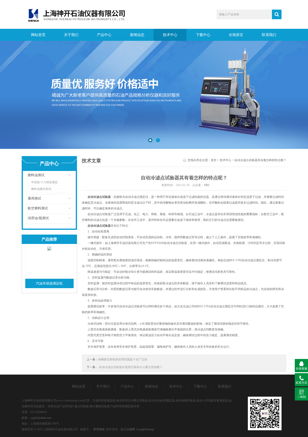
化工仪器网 (128, 429)
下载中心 (203, 35)
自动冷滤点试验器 (99, 225)
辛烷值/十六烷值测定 (44, 182)
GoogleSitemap (145, 429)
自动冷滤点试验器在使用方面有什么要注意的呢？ (130, 367)
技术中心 (170, 35)
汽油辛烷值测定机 (49, 283)
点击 (63, 176)
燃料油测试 (36, 175)
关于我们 (71, 35)
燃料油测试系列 (41, 189)
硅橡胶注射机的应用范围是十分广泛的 (122, 359)
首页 (214, 160)
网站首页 (38, 35)
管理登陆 (99, 429)
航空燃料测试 (38, 208)
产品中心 (104, 35)
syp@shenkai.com (40, 417)
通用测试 (34, 198)
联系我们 (269, 35)
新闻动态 (137, 35)
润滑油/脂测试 (38, 218)
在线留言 (236, 35)
